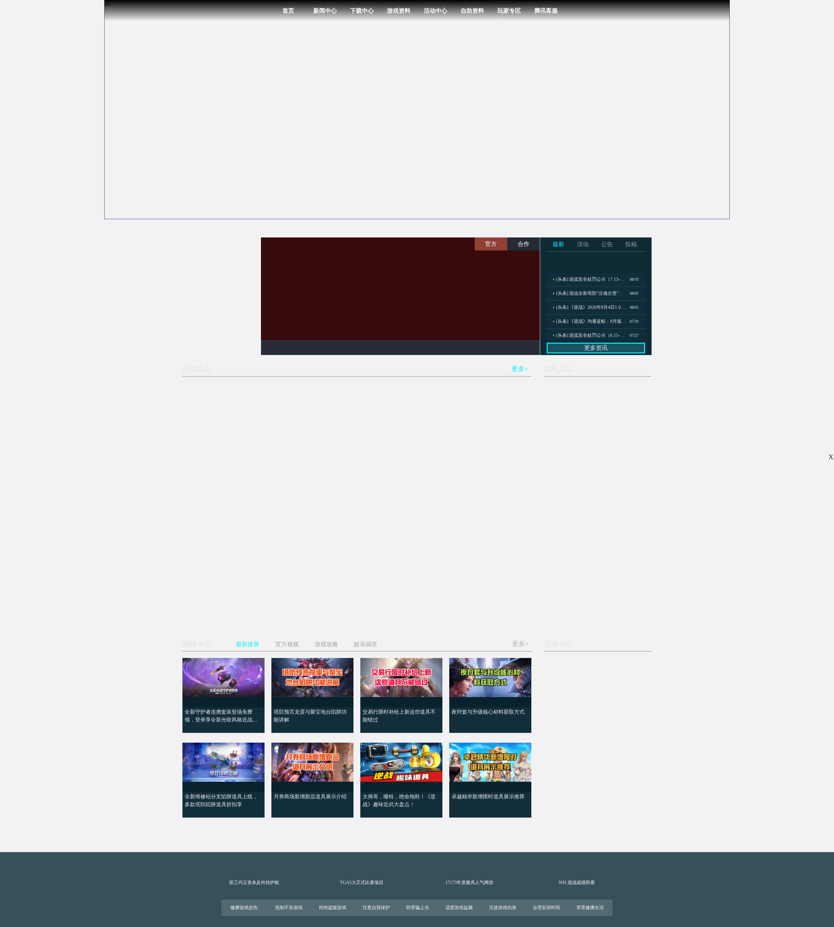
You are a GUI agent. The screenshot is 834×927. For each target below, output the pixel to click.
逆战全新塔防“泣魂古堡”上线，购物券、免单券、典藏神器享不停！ (597, 293)
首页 (288, 10)
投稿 (631, 244)
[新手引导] (562, 530)
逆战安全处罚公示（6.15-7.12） (597, 335)
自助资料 (472, 10)
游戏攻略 (326, 644)
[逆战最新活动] (218, 337)
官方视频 (287, 644)
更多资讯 (596, 348)
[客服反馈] (634, 610)
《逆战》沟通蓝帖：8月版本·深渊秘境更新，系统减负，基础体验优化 (597, 321)
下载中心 (362, 10)
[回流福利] (598, 530)
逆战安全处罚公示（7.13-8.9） (597, 279)
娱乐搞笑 (365, 644)
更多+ (519, 368)
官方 (491, 244)
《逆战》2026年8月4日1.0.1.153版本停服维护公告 (597, 307)
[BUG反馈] (562, 570)
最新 (558, 244)
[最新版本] (634, 530)
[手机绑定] (562, 610)
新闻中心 (325, 10)
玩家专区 (509, 10)
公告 (607, 244)
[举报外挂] (598, 610)
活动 (583, 244)
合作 (523, 244)
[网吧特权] (634, 570)
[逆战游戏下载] (218, 252)
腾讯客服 (546, 10)
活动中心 (435, 10)
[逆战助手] (598, 570)
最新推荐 (247, 644)
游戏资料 (398, 10)
